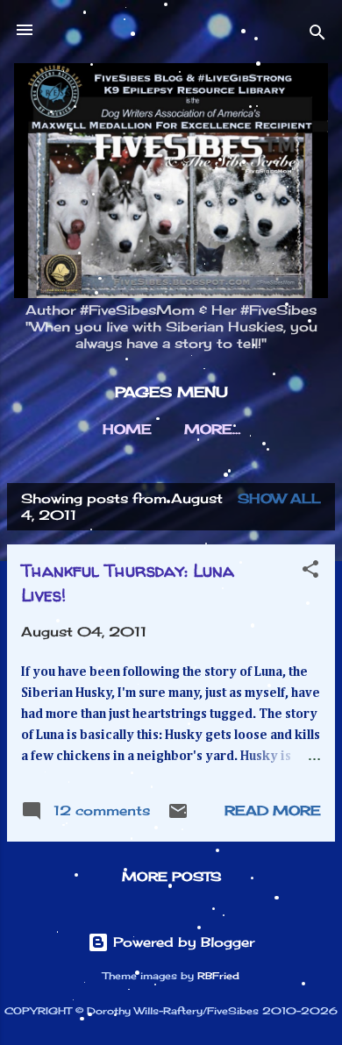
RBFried (218, 976)
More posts (171, 876)
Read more (272, 810)
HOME (127, 429)
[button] (310, 572)
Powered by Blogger (181, 942)
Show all (279, 498)
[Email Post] (178, 816)
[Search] (317, 35)
